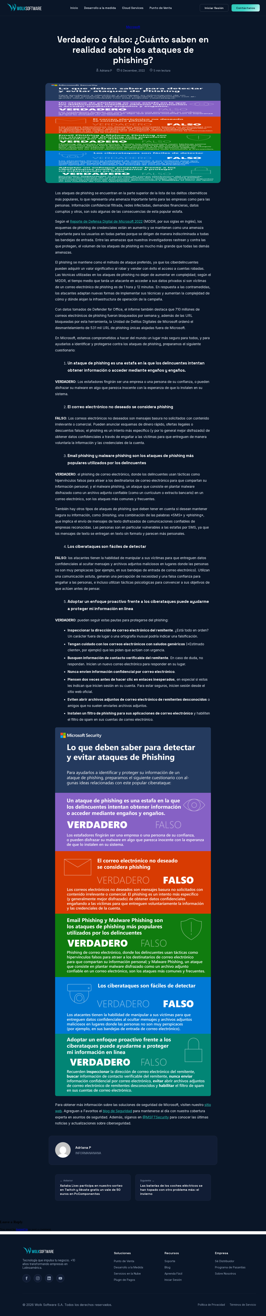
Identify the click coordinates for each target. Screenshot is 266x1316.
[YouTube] (60, 1278)
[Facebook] (26, 1278)
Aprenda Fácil (173, 1273)
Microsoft (133, 27)
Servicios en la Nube (127, 1273)
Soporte (170, 1261)
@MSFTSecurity (156, 1117)
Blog (167, 1267)
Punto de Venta (161, 8)
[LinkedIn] (49, 1278)
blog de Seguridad (117, 1111)
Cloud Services (132, 8)
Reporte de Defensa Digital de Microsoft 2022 (106, 221)
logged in (22, 1229)
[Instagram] (38, 1278)
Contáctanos (245, 8)
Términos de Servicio (243, 1304)
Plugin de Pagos (124, 1279)
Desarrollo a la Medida (128, 1267)
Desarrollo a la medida (100, 8)
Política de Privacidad (211, 1304)
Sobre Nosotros (225, 1273)
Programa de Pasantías (230, 1267)
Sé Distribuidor (224, 1261)
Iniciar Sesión (214, 8)
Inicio (74, 8)
